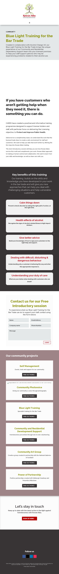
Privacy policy (26, 566)
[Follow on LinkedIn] (31, 556)
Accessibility (32, 566)
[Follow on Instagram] (35, 556)
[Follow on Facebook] (24, 556)
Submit (47, 342)
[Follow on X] (27, 556)
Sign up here (28, 518)
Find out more (28, 374)
